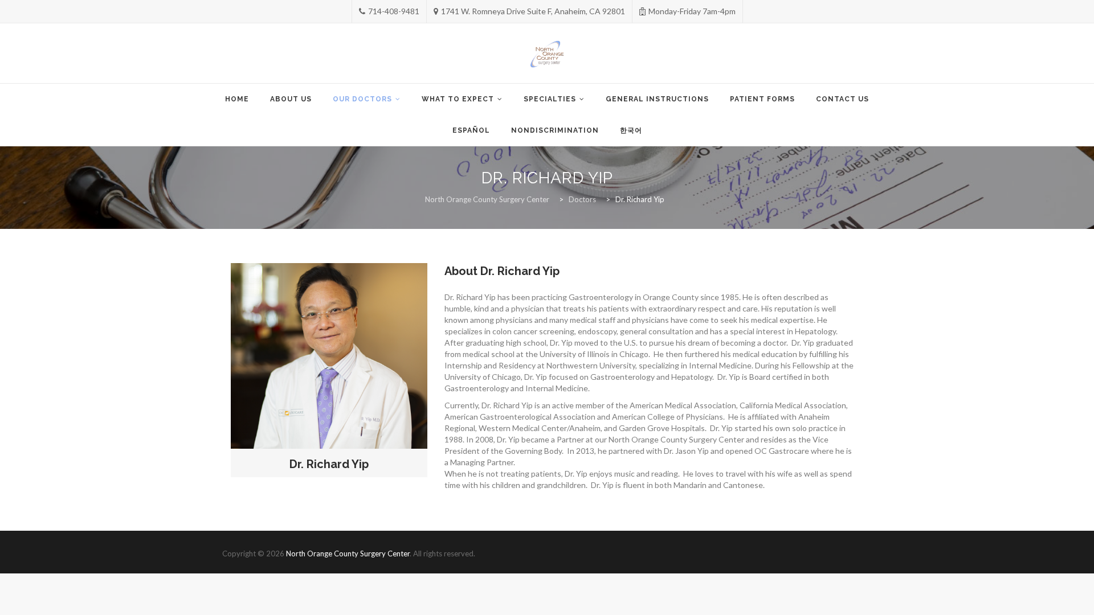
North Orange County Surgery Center (348, 553)
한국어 (631, 130)
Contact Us (842, 99)
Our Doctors (362, 99)
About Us (291, 99)
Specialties (550, 99)
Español (471, 130)
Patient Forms (762, 99)
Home (237, 99)
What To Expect (458, 99)
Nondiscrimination (555, 130)
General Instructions (657, 99)
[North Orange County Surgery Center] (547, 54)
